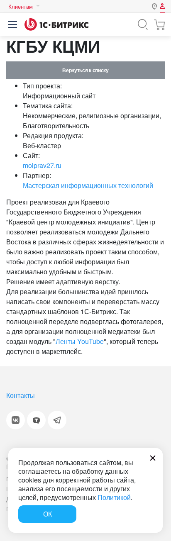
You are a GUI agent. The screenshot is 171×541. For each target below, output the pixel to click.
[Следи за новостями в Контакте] (15, 420)
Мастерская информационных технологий (88, 185)
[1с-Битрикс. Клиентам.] (56, 24)
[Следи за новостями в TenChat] (36, 420)
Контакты (20, 395)
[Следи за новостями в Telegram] (57, 420)
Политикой (114, 497)
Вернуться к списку (85, 70)
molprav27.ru (42, 165)
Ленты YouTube (80, 341)
